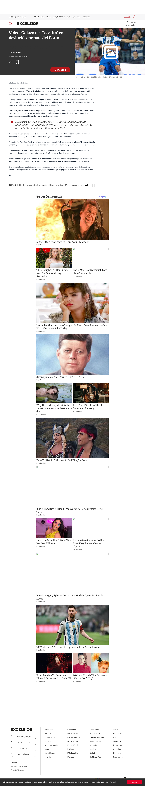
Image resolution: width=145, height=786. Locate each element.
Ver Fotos (60, 69)
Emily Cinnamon (59, 17)
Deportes (48, 749)
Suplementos (95, 730)
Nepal (48, 17)
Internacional (49, 737)
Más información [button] (111, 782)
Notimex (17, 52)
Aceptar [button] (134, 782)
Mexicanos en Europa (74, 185)
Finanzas (47, 741)
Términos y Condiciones (19, 766)
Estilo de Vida (95, 757)
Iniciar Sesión (24, 737)
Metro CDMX (72, 745)
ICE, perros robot (83, 17)
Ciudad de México (51, 745)
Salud (92, 753)
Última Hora (131, 22)
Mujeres (70, 757)
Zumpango (71, 17)
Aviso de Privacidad (17, 770)
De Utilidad (117, 733)
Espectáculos (49, 753)
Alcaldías (93, 745)
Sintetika (47, 757)
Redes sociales (96, 741)
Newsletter (23, 743)
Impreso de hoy (130, 25)
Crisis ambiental (73, 737)
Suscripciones (118, 757)
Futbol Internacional (41, 185)
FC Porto (21, 185)
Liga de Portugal (57, 185)
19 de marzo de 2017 (55, 128)
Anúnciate (127, 17)
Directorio (14, 763)
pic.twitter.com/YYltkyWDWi (78, 124)
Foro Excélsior (73, 733)
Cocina (93, 749)
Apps (115, 737)
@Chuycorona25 (57, 124)
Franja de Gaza (73, 741)
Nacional (47, 733)
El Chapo (70, 749)
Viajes (115, 730)
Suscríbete (23, 755)
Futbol (28, 185)
